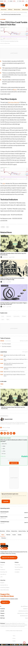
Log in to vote (14, 463)
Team (1, 567)
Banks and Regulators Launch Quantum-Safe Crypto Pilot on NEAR (15, 360)
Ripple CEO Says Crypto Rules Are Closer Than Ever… (14, 371)
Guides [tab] (19, 534)
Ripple (8, 319)
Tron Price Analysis (6, 343)
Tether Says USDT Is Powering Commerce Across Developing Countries (13, 364)
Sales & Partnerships (4, 589)
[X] (1, 433)
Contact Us (2, 569)
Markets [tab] (8, 534)
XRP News (10, 9)
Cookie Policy (17, 569)
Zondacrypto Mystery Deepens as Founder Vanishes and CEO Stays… (15, 368)
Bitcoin (14, 89)
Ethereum (24, 316)
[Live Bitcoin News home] (3, 5)
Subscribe (5, 501)
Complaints (17, 572)
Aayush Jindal (8, 419)
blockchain (9, 316)
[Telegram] (11, 433)
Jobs (1, 576)
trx (0, 386)
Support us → (5, 602)
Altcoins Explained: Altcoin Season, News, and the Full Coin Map (15, 12)
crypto (2, 319)
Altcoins (2, 340)
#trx (7, 227)
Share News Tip (3, 572)
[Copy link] (14, 433)
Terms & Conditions (19, 567)
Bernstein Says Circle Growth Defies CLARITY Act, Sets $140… (14, 356)
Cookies (14, 641)
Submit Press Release (4, 587)
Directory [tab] (3, 538)
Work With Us (3, 574)
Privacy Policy (17, 564)
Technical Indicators (6, 346)
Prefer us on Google (5, 427)
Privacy (14, 638)
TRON (1, 384)
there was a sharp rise (13, 102)
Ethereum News (17, 9)
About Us (2, 564)
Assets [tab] (14, 534)
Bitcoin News (3, 9)
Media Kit (2, 582)
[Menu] (26, 5)
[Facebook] (5, 433)
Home (1, 12)
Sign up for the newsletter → (9, 557)
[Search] (23, 5)
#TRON (2, 227)
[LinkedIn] (8, 433)
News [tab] (2, 534)
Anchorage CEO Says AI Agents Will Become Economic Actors (14, 375)
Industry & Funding (22, 531)
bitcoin (2, 316)
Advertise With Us (4, 585)
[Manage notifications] (24, 642)
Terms (14, 635)
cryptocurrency (16, 316)
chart (4, 183)
